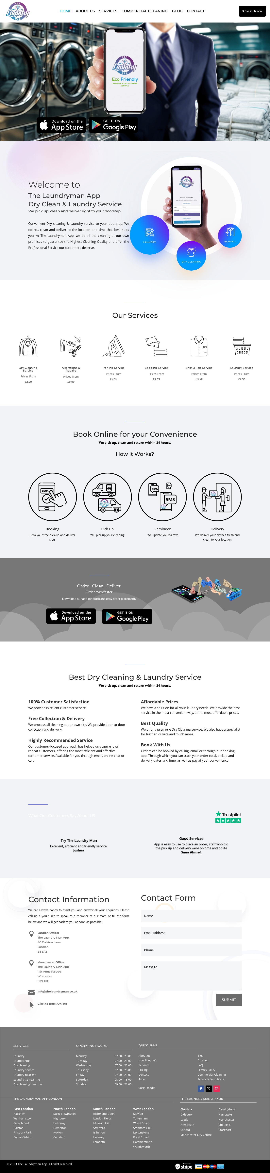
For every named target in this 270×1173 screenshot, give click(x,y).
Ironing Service (114, 367)
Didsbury (186, 1114)
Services (108, 11)
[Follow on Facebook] (201, 1089)
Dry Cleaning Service (28, 369)
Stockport (225, 1130)
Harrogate (225, 1114)
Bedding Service (156, 367)
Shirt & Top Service (199, 367)
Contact (196, 11)
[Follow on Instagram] (216, 1089)
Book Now (252, 11)
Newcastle (187, 1125)
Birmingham (227, 1109)
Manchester (226, 1119)
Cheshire (186, 1109)
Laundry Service (241, 367)
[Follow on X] (209, 1089)
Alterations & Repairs (71, 369)
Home (65, 11)
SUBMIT (229, 1000)
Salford (185, 1130)
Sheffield (224, 1125)
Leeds (184, 1119)
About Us (85, 11)
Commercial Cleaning (145, 11)
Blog (177, 11)
